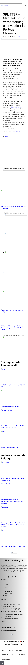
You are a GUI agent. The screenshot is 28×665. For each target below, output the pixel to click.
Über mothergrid (5, 659)
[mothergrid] (4, 6)
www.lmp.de (17, 132)
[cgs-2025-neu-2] (14, 273)
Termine (7, 590)
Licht (6, 595)
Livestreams (19, 650)
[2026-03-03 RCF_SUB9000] (16, 252)
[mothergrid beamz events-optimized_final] (14, 170)
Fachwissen (8, 593)
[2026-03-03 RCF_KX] (16, 233)
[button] (0, 647)
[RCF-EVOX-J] (16, 215)
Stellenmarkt (8, 591)
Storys (6, 586)
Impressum (7, 644)
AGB (21, 644)
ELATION (14, 107)
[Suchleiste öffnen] (26, 6)
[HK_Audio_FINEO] (14, 291)
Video (6, 588)
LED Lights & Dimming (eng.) (11, 609)
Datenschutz (15, 644)
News (6, 136)
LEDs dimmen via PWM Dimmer (12, 611)
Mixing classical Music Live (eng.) (13, 614)
